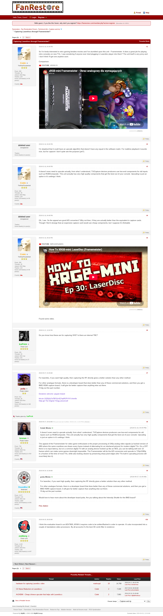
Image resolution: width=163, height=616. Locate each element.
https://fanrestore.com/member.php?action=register (96, 23)
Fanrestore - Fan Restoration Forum (24, 29)
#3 (147, 166)
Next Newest (30, 564)
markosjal (96, 583)
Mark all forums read (80, 610)
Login (34, 17)
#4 (147, 215)
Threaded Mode (144, 41)
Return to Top (54, 610)
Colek (97, 589)
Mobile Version (66, 610)
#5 (147, 238)
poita (23, 389)
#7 (147, 373)
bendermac (134, 584)
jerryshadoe (135, 590)
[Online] (29, 487)
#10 (147, 519)
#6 (147, 330)
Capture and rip (54, 29)
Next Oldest (19, 564)
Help (147, 13)
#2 (147, 144)
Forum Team (17, 610)
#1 (147, 46)
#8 (147, 421)
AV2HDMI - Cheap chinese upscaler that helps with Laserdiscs (39, 594)
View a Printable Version (22, 600)
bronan (87, 421)
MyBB (23, 613)
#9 (147, 470)
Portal (138, 13)
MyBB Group (38, 613)
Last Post (128, 584)
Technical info (43, 29)
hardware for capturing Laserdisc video (30, 583)
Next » (28, 37)
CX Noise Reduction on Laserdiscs (29, 589)
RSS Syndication (95, 610)
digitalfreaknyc (135, 595)
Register (41, 17)
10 (109, 583)
